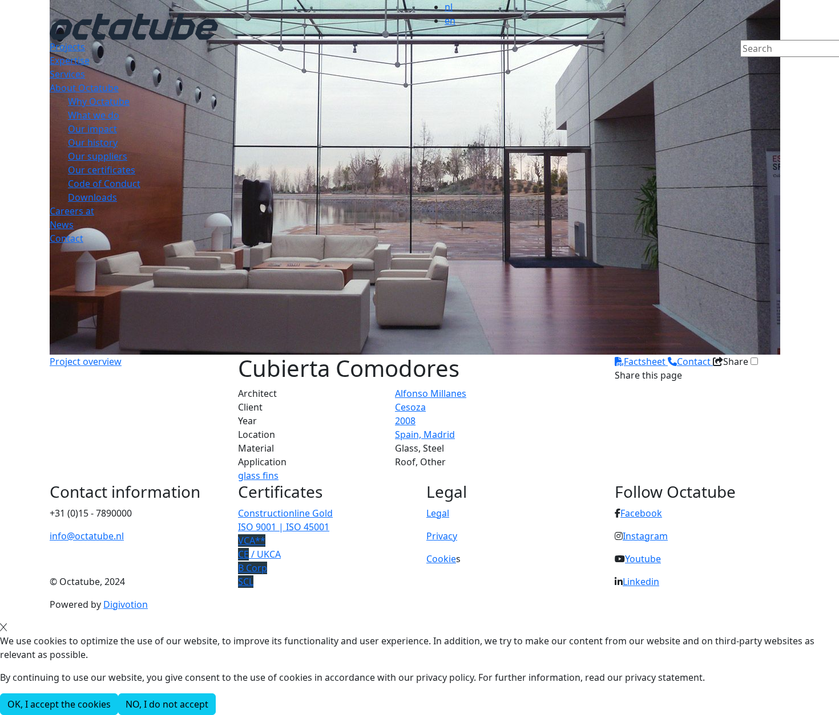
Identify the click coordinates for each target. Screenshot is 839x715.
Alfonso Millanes (430, 393)
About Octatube (84, 88)
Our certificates (101, 170)
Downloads (92, 197)
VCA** (251, 540)
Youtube (643, 558)
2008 (405, 421)
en (450, 20)
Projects (67, 46)
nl (449, 7)
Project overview (86, 361)
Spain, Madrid (425, 434)
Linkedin (641, 581)
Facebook (641, 513)
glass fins (258, 475)
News (62, 224)
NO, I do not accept (167, 704)
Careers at (72, 211)
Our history (93, 142)
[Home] (134, 25)
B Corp (252, 568)
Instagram (645, 536)
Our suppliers (97, 156)
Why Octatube (99, 101)
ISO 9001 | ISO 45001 (283, 527)
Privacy (441, 536)
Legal (437, 513)
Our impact (92, 129)
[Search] (747, 68)
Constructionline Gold (285, 513)
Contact (66, 238)
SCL (245, 581)
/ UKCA (259, 554)
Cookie (441, 558)
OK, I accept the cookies (59, 704)
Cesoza (410, 407)
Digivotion (125, 604)
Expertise (70, 60)
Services (67, 74)
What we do (93, 115)
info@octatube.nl (87, 536)
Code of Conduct (104, 183)
